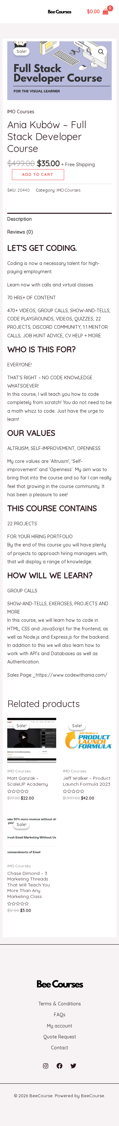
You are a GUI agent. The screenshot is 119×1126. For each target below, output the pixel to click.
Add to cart (38, 174)
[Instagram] (46, 1066)
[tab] (59, 219)
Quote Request (59, 1037)
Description (19, 219)
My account (59, 1026)
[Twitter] (73, 1066)
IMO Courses (20, 112)
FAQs (59, 1015)
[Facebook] (59, 1066)
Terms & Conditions (59, 1004)
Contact (59, 1048)
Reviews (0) (20, 232)
